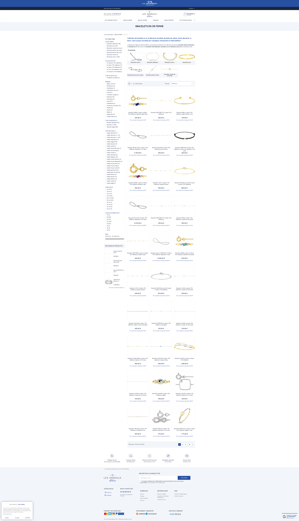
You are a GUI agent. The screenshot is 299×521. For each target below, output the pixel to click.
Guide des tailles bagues (180, 494)
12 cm (109, 189)
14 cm (109, 193)
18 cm (110, 200)
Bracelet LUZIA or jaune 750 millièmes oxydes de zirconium (184, 288)
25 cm (109, 206)
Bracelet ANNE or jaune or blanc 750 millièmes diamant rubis (138, 183)
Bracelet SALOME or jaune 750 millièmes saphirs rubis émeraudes (138, 324)
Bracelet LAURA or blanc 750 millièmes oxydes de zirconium (138, 394)
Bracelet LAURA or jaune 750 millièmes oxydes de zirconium (184, 324)
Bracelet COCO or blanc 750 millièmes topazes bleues (138, 288)
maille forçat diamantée (115, 161)
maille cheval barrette (114, 148)
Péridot (110, 107)
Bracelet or (111, 124)
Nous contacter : (112, 13)
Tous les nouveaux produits (117, 288)
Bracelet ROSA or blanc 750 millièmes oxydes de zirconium (184, 218)
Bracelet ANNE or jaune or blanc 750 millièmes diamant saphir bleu (138, 113)
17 (108, 215)
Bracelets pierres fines (114, 52)
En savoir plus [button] (131, 50)
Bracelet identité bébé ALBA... (118, 261)
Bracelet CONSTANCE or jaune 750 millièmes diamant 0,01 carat (138, 359)
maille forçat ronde (113, 168)
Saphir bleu (111, 114)
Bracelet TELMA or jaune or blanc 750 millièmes (184, 359)
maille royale (111, 181)
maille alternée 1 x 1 (113, 135)
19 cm (109, 202)
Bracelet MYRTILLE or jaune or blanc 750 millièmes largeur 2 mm (184, 429)
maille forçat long (113, 165)
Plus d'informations (7, 514)
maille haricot (111, 174)
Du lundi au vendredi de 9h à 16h (112, 15)
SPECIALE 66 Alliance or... (117, 280)
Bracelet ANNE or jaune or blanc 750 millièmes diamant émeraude (184, 253)
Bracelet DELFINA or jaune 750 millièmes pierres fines (161, 148)
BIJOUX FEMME (127, 20)
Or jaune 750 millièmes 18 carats (115, 67)
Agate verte (111, 84)
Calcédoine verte (112, 90)
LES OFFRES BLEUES (186, 20)
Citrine (109, 92)
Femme (142, 494)
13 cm (109, 191)
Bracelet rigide (112, 127)
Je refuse (7, 517)
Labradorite (111, 103)
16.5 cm (110, 198)
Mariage (142, 496)
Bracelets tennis (112, 54)
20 (109, 221)
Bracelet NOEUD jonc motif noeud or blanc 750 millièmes (161, 288)
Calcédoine (111, 88)
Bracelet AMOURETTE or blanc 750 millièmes (161, 218)
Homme (142, 500)
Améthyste (111, 86)
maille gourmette (113, 170)
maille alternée (112, 133)
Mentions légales (161, 494)
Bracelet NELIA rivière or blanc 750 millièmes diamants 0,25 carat (138, 148)
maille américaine (113, 139)
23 (108, 230)
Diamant (110, 97)
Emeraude (111, 99)
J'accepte (27, 517)
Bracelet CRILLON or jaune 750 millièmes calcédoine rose (138, 429)
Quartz (109, 110)
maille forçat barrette (114, 159)
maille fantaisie (112, 155)
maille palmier (112, 179)
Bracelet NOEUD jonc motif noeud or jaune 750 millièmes (184, 183)
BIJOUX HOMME (142, 20)
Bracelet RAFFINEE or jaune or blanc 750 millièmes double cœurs (137, 253)
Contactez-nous (161, 499)
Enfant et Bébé (144, 498)
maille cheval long (113, 150)
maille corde (111, 152)
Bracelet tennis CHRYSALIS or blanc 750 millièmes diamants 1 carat (161, 253)
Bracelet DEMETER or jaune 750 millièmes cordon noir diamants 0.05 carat (184, 149)
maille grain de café (113, 172)
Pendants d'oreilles (113, 77)
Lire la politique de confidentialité (156, 482)
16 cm (109, 196)
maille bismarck (112, 144)
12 (189, 444)
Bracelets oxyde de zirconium (115, 48)
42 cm (109, 209)
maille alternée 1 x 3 (113, 137)
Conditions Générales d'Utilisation (163, 496)
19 (109, 219)
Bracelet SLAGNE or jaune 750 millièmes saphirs (161, 394)
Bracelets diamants (114, 43)
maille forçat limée (113, 163)
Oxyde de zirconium (114, 105)
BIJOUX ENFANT (169, 20)
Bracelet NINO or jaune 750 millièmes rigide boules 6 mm (184, 113)
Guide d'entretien (178, 496)
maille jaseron (112, 176)
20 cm (110, 204)
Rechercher (194, 20)
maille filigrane (112, 157)
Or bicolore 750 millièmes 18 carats (115, 63)
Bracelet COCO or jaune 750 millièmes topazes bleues (161, 183)
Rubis (109, 112)
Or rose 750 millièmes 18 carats (115, 69)
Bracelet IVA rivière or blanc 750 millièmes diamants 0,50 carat (137, 218)
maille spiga (111, 183)
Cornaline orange (112, 94)
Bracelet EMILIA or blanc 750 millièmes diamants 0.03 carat (161, 429)
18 (109, 217)
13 (108, 226)
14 (108, 228)
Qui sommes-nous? (111, 20)
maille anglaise (112, 141)
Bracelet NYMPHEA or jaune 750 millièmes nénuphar (161, 324)
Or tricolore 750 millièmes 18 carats (115, 71)
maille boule (111, 146)
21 (109, 223)
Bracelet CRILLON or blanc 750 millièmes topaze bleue (161, 359)
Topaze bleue (112, 116)
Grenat (110, 101)
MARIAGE (156, 20)
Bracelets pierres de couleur (115, 50)
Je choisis (17, 517)
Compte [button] (192, 8)
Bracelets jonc (112, 46)
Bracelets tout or (113, 57)
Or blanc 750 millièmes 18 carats (115, 65)
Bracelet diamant (113, 122)
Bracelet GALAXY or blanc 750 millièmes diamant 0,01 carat (184, 394)
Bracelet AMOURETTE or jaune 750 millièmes (161, 113)
